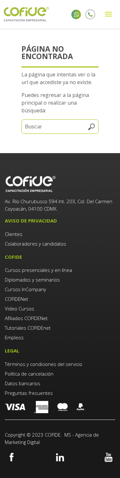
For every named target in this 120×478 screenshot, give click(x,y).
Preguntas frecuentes (29, 393)
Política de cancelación (29, 373)
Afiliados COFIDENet (26, 318)
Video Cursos (19, 308)
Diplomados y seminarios (32, 279)
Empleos (14, 337)
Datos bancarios (22, 383)
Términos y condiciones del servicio (43, 364)
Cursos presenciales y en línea (38, 270)
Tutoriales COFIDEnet (28, 328)
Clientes (14, 234)
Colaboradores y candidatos (35, 243)
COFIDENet (16, 299)
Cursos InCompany (25, 289)
